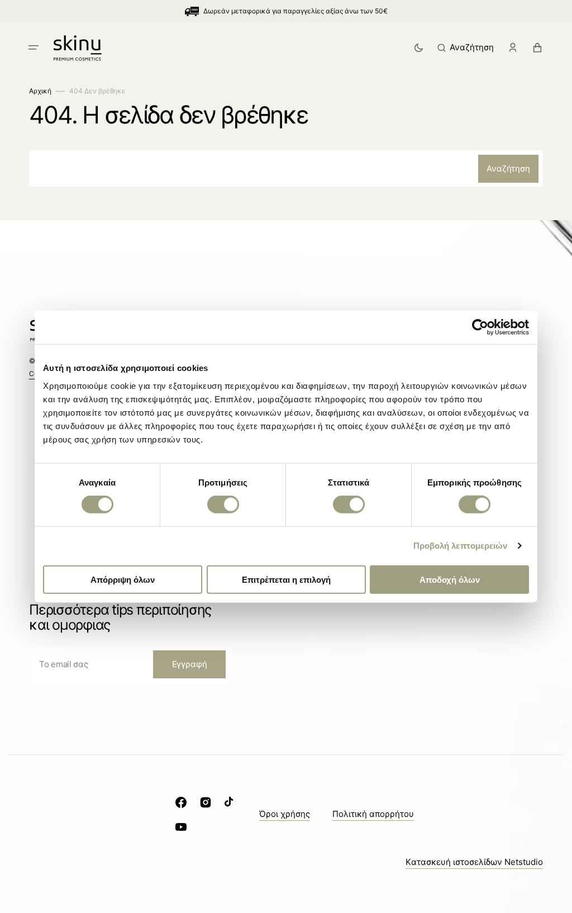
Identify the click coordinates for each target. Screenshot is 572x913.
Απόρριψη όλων (122, 579)
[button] (33, 47)
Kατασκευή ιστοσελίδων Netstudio (474, 862)
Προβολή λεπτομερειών (460, 545)
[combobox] (286, 168)
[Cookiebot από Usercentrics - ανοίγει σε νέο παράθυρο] (480, 327)
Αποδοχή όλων (450, 579)
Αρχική (40, 91)
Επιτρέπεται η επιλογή (286, 579)
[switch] (223, 504)
